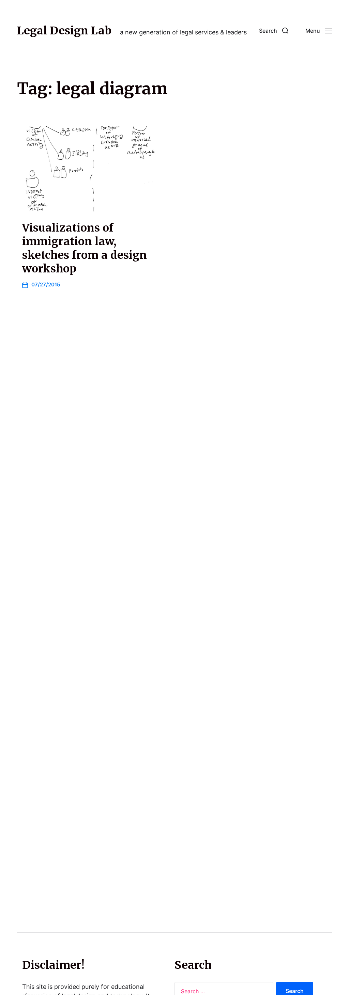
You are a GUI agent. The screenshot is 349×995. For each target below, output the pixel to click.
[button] (274, 30)
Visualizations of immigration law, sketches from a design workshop (84, 248)
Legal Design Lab (64, 30)
